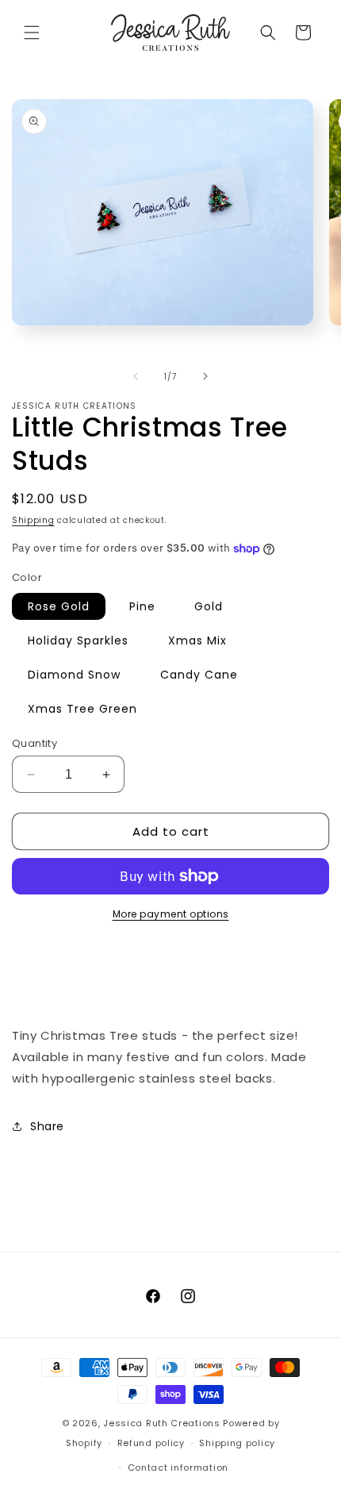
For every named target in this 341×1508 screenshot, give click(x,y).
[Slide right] (205, 376)
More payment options (171, 914)
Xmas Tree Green (82, 709)
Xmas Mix (197, 640)
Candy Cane (199, 675)
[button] (31, 32)
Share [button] (47, 1126)
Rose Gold (59, 606)
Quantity (34, 743)
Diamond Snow (74, 675)
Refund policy (151, 1443)
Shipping (33, 520)
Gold (208, 606)
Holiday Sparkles (78, 640)
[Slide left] (135, 376)
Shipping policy (237, 1443)
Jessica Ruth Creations (161, 1423)
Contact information (178, 1467)
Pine (142, 606)
